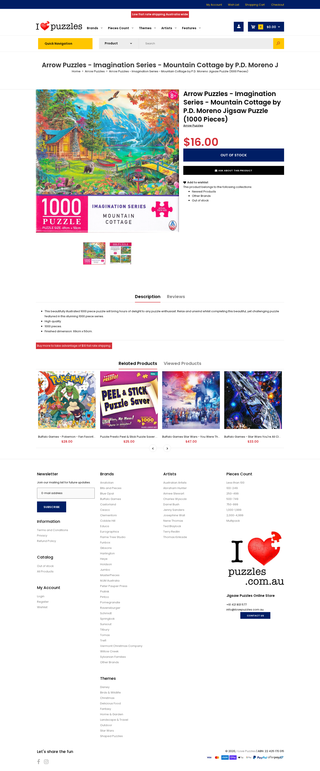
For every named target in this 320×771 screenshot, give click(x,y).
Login (40, 596)
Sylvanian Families (113, 657)
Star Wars (107, 731)
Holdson (106, 564)
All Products (45, 571)
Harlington (107, 553)
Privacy (42, 535)
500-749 (232, 499)
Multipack (233, 521)
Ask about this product (235, 170)
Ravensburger (110, 608)
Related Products (138, 363)
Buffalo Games (110, 499)
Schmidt (106, 613)
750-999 (232, 504)
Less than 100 (235, 483)
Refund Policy (46, 541)
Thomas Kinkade (175, 537)
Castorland (108, 504)
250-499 (232, 493)
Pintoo (104, 597)
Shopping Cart (255, 5)
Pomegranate (110, 602)
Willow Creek (109, 651)
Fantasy (105, 709)
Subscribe (52, 507)
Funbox (105, 542)
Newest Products (204, 191)
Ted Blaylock (172, 526)
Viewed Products (182, 363)
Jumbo (105, 570)
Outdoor (106, 725)
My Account (214, 5)
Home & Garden (111, 714)
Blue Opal (107, 493)
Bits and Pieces (110, 488)
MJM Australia (110, 581)
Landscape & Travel (114, 720)
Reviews (176, 297)
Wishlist (42, 607)
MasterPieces (110, 575)
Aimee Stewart (173, 493)
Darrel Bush (171, 504)
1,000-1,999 (233, 510)
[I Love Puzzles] (59, 30)
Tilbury (104, 630)
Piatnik (104, 591)
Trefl (103, 640)
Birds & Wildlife (110, 692)
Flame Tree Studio (113, 537)
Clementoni (108, 515)
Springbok (107, 619)
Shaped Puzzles (111, 736)
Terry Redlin (171, 532)
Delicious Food (110, 703)
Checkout (277, 5)
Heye (104, 559)
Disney (104, 687)
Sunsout (105, 624)
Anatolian (107, 483)
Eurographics (109, 532)
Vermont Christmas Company (121, 646)
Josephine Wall (174, 515)
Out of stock (200, 200)
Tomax (105, 635)
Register (43, 602)
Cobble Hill (107, 521)
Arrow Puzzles (193, 125)
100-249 (232, 488)
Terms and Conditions (52, 530)
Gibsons (106, 548)
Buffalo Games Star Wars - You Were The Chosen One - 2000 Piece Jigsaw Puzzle (219, 437)
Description (147, 297)
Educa (104, 526)
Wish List (233, 5)
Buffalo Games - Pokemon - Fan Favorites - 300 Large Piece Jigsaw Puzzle (90, 437)
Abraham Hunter (175, 488)
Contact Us (255, 615)
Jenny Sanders (173, 510)
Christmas (107, 698)
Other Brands (201, 196)
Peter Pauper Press (113, 586)
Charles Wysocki (175, 499)
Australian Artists (175, 483)
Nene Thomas (173, 521)
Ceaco (105, 510)
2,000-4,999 (234, 515)
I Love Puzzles (246, 751)
